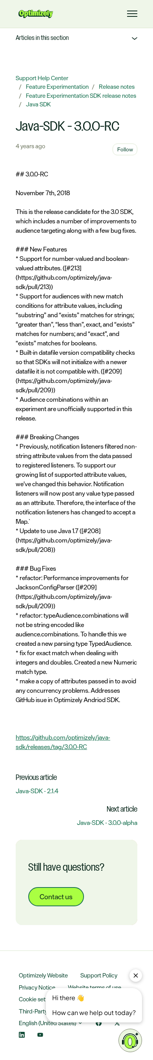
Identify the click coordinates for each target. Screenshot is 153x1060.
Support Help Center (42, 78)
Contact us (56, 896)
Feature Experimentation (57, 87)
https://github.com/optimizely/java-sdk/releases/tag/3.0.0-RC (63, 742)
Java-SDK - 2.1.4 (37, 791)
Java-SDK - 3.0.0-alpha (107, 822)
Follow (125, 149)
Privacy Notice (37, 987)
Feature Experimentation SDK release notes (81, 96)
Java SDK (38, 104)
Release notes (117, 87)
